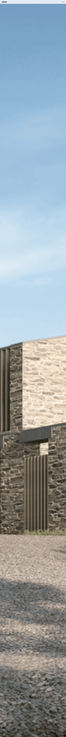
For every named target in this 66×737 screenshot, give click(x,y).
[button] (63, 2)
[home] (4, 2)
